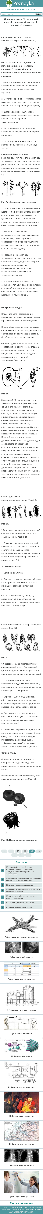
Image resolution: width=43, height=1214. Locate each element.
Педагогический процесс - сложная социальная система (22, 897)
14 (15, 855)
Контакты (31, 9)
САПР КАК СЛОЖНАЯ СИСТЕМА (20, 903)
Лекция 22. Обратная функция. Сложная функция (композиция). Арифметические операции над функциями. (21, 870)
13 (39, 851)
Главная (10, 9)
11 (25, 851)
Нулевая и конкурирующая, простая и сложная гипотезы (23, 890)
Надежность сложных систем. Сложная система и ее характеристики (23, 879)
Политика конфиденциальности (21, 1211)
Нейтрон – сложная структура (19, 885)
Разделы (19, 9)
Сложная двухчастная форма (19, 907)
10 (18, 851)
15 (21, 855)
